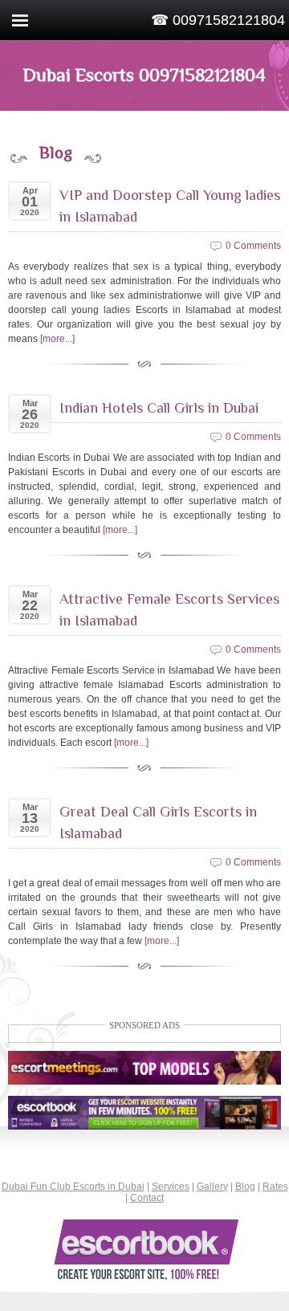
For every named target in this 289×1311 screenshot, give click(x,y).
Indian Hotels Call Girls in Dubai (158, 408)
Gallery (212, 1186)
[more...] (57, 338)
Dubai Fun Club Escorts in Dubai (73, 1186)
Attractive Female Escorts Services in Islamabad (169, 610)
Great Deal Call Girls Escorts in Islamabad (158, 822)
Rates (275, 1186)
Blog (245, 1186)
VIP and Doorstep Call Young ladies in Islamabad (169, 206)
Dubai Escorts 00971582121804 (144, 74)
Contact (147, 1197)
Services (170, 1186)
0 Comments (253, 245)
